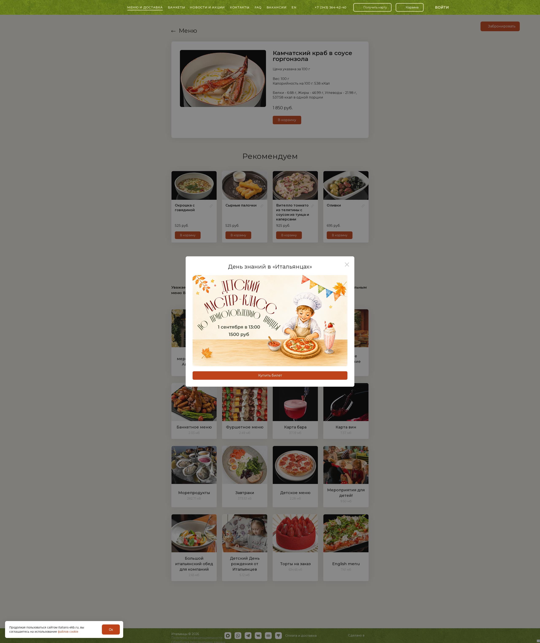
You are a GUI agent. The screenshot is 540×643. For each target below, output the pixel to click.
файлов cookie (68, 631)
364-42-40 (331, 7)
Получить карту (375, 7)
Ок (111, 629)
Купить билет (270, 375)
